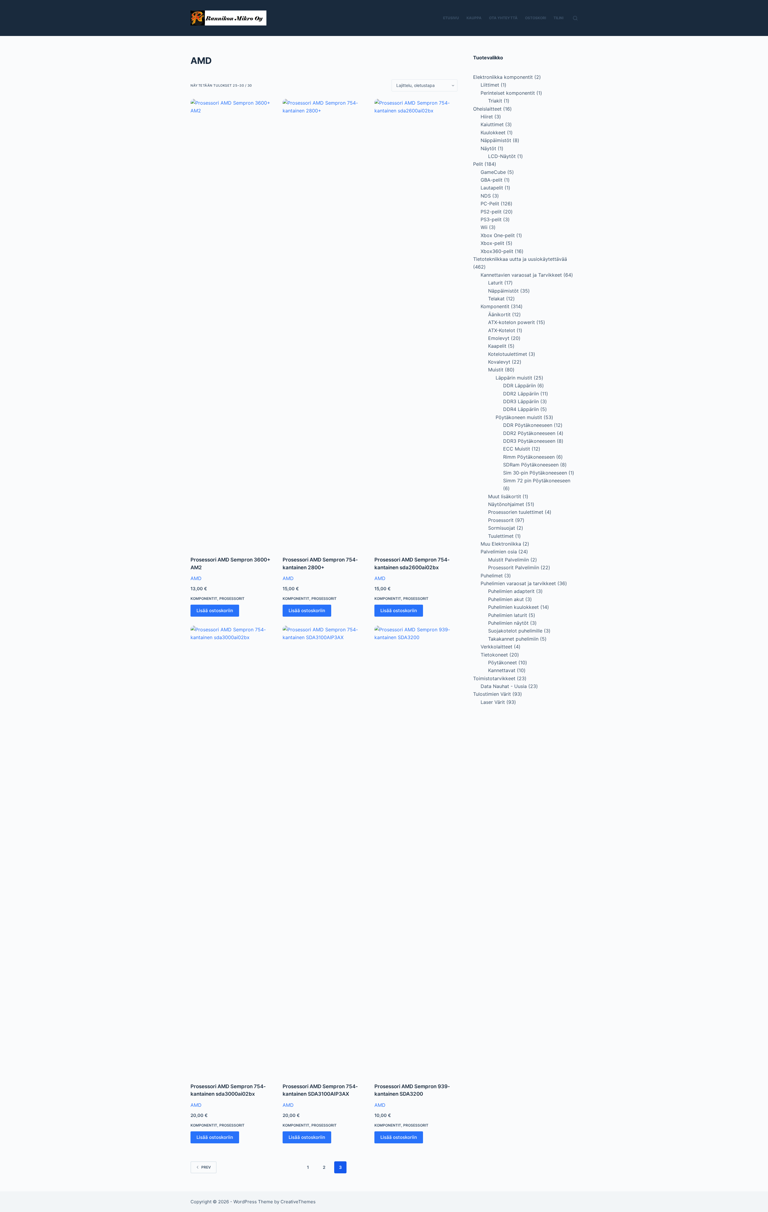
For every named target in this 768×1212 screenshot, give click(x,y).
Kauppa (474, 18)
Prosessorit (231, 598)
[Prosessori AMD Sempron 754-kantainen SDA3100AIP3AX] (324, 850)
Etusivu (451, 18)
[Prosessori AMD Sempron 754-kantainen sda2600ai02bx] (416, 324)
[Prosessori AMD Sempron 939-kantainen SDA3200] (416, 850)
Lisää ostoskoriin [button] (214, 610)
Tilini (558, 18)
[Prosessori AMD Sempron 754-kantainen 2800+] (324, 324)
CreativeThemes (298, 1202)
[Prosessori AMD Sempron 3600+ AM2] (232, 324)
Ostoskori (535, 18)
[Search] (575, 18)
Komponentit (203, 598)
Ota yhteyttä (503, 18)
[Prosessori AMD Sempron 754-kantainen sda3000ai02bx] (232, 850)
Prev (206, 1167)
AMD (196, 578)
